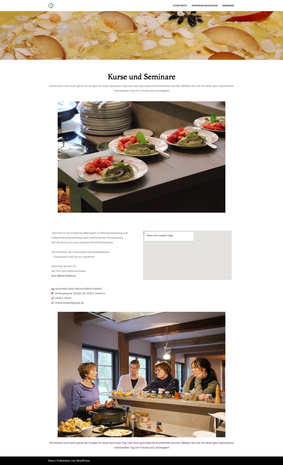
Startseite (180, 5)
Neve (51, 460)
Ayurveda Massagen (205, 5)
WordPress (83, 460)
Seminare (228, 5)
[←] (51, 5)
